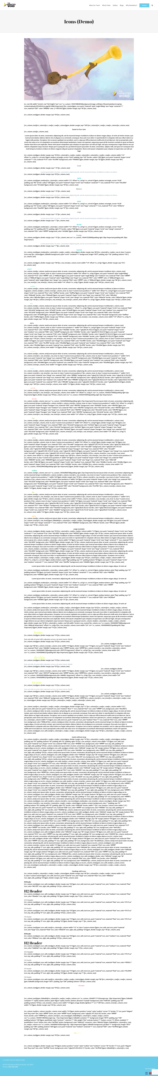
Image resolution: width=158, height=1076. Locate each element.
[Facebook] (146, 1073)
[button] (152, 5)
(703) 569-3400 (13, 1067)
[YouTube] (150, 1073)
